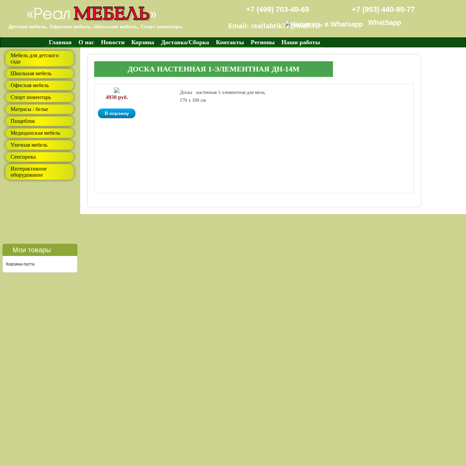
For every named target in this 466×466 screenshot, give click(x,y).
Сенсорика (23, 157)
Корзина (142, 42)
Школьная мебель (31, 73)
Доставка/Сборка (185, 42)
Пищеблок (23, 121)
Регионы (263, 42)
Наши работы (300, 42)
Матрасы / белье (29, 109)
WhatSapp (384, 22)
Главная (60, 42)
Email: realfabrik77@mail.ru (273, 26)
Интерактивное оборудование (29, 172)
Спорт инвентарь (31, 97)
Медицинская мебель (35, 133)
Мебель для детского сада (35, 58)
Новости (113, 42)
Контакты (230, 42)
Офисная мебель (30, 85)
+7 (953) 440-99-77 (383, 9)
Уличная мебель (29, 145)
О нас (86, 42)
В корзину (117, 113)
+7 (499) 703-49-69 (277, 9)
